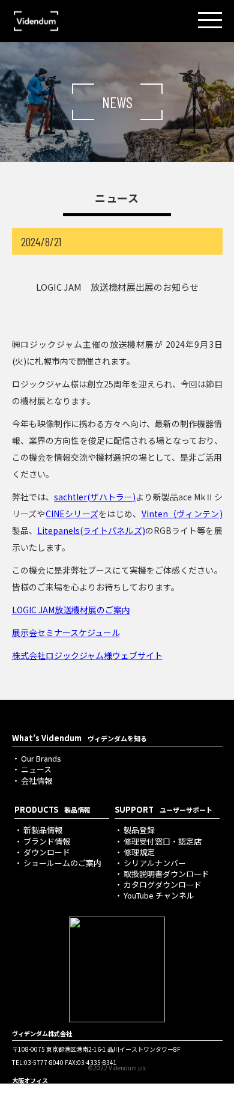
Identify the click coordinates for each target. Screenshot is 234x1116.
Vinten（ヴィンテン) (182, 514)
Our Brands (41, 758)
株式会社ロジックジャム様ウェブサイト (87, 655)
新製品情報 (42, 829)
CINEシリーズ (72, 514)
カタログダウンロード (163, 884)
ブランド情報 (46, 841)
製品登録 (139, 829)
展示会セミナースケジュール (66, 632)
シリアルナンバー (155, 863)
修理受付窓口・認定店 (163, 841)
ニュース (36, 769)
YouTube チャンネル (159, 895)
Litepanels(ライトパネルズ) (91, 530)
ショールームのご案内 (62, 863)
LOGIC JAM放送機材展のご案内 (71, 610)
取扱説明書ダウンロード (166, 873)
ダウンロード (46, 852)
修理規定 (139, 852)
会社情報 (36, 780)
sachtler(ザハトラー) (95, 497)
